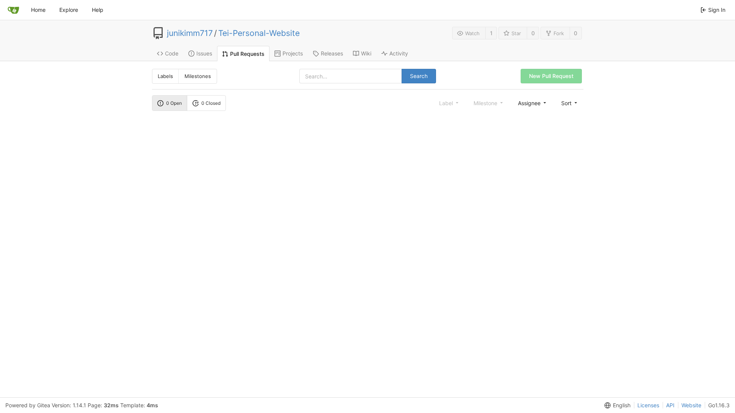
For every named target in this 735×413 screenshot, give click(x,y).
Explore (68, 10)
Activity (398, 53)
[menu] (532, 103)
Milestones (198, 76)
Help (97, 10)
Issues (204, 53)
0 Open (174, 103)
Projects (293, 53)
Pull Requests (247, 53)
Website (691, 405)
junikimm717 (190, 33)
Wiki (366, 53)
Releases (332, 53)
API (670, 405)
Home (38, 10)
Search (419, 76)
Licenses (648, 405)
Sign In (716, 10)
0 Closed (210, 103)
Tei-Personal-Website (259, 33)
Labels (165, 76)
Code (171, 53)
